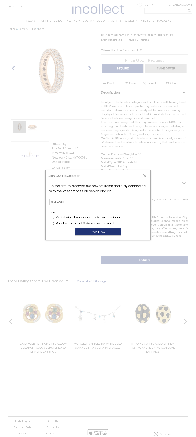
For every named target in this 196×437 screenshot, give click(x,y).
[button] (145, 175)
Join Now (98, 232)
